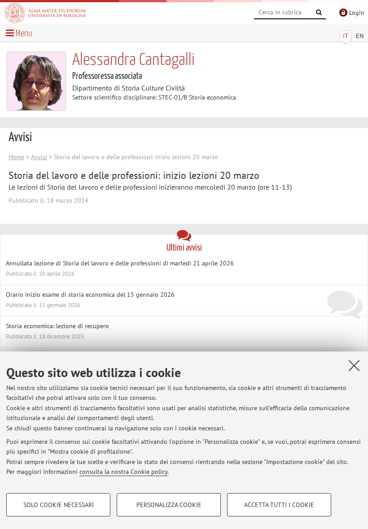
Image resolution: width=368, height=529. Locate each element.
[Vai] (319, 12)
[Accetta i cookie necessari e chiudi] (354, 365)
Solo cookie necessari (58, 505)
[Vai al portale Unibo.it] (45, 13)
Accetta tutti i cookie (279, 505)
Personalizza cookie (169, 505)
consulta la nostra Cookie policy (123, 472)
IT (345, 36)
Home (16, 157)
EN (360, 36)
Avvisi (39, 157)
